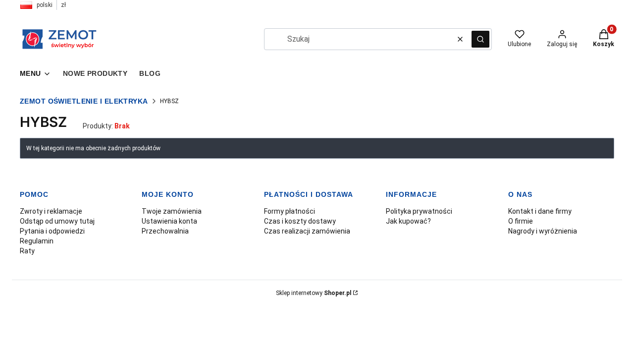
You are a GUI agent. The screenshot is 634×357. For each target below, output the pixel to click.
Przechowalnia (165, 231)
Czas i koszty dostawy (300, 221)
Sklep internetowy (313, 293)
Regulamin (36, 241)
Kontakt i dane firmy (540, 211)
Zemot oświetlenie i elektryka (84, 101)
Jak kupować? (408, 221)
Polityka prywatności (419, 211)
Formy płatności (289, 211)
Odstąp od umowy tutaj (57, 221)
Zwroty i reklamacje (51, 211)
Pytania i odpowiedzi (52, 231)
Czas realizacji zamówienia (307, 231)
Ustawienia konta (169, 221)
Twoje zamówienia (172, 211)
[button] (480, 39)
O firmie (520, 221)
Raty (27, 251)
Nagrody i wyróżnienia (542, 231)
